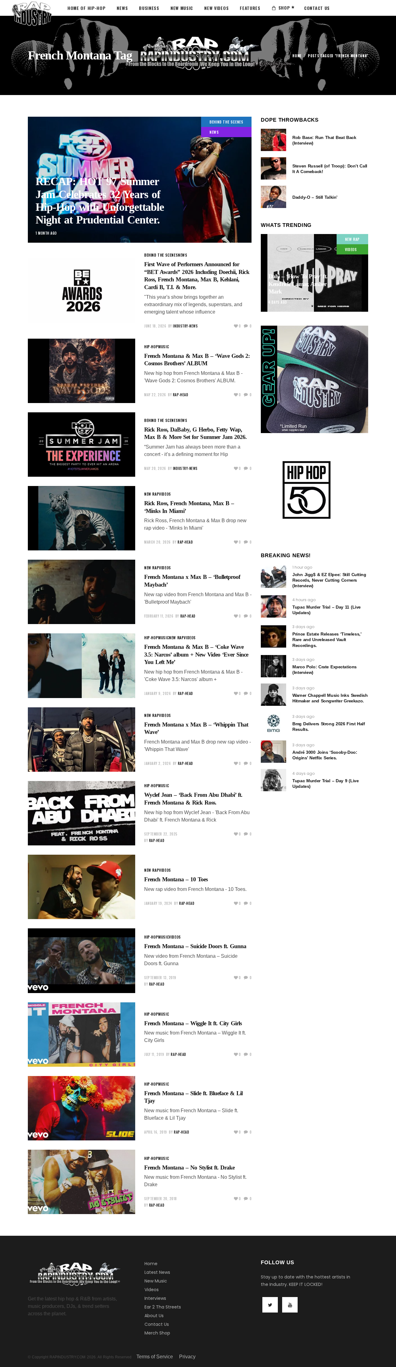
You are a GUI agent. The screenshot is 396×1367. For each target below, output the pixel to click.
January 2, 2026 (157, 763)
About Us (154, 1316)
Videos (151, 1290)
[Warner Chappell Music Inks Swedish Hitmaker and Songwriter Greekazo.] (273, 695)
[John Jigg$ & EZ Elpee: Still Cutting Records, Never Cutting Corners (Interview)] (273, 577)
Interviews (155, 1298)
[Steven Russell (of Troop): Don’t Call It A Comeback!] (273, 168)
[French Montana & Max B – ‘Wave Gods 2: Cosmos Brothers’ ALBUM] (81, 371)
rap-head (180, 394)
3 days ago (303, 626)
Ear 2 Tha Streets (162, 1307)
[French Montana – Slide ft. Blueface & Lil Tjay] (81, 1108)
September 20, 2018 (160, 1198)
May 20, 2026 (155, 468)
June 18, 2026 (155, 325)
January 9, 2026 (157, 693)
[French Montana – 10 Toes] (81, 887)
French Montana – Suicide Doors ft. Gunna (195, 946)
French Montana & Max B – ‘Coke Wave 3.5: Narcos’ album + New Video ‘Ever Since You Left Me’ (196, 654)
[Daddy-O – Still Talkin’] (273, 197)
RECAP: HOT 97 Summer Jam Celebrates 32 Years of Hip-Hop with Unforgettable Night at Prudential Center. (100, 200)
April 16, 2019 (155, 1132)
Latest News (157, 1272)
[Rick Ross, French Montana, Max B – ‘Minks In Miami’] (81, 518)
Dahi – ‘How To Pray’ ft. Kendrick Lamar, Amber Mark (298, 284)
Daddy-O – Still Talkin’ (315, 197)
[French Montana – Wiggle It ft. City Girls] (81, 1034)
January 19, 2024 (158, 903)
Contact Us (156, 1324)
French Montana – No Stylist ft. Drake (189, 1167)
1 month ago (46, 233)
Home (297, 55)
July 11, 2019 (154, 1054)
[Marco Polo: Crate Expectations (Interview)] (273, 666)
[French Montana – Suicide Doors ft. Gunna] (81, 960)
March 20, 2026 (157, 542)
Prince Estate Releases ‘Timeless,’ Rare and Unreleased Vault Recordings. (326, 639)
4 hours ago (304, 599)
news (214, 132)
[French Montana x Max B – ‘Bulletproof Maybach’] (81, 592)
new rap (151, 494)
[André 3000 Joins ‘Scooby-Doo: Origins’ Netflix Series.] (273, 751)
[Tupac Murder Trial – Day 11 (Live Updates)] (273, 606)
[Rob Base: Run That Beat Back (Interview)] (273, 140)
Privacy (187, 1356)
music (163, 346)
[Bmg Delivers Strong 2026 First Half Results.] (273, 723)
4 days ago (278, 302)
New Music (155, 1281)
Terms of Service (154, 1356)
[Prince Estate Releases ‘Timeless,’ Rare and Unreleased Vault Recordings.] (273, 636)
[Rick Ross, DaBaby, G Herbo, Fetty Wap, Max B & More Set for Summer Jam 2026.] (81, 444)
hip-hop (151, 346)
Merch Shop (157, 1333)
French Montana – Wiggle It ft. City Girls (193, 1023)
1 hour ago (302, 567)
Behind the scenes (226, 121)
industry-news (185, 325)
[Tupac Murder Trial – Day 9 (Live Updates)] (273, 780)
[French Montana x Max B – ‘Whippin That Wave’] (81, 739)
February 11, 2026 (158, 616)
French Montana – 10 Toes (176, 879)
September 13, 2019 (160, 977)
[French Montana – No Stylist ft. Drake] (81, 1182)
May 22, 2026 (155, 394)
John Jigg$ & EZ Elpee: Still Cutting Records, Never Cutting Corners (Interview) (329, 580)
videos (165, 494)
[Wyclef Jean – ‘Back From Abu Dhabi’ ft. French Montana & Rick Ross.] (81, 813)
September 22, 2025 (161, 833)
